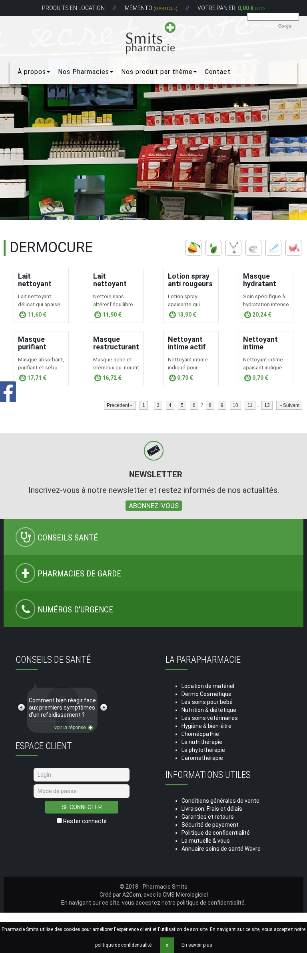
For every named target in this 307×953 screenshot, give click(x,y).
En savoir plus (196, 945)
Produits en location (73, 8)
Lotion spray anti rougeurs (190, 280)
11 (250, 405)
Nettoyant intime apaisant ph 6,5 (262, 351)
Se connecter (82, 807)
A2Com (131, 894)
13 (267, 405)
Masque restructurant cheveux (116, 347)
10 (235, 405)
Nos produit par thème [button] (157, 72)
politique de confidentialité (211, 902)
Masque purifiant (32, 343)
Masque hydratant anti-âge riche (266, 284)
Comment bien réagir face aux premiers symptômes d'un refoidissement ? (62, 707)
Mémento (151, 8)
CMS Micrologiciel (185, 894)
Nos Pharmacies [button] (83, 72)
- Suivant (289, 405)
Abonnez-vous (154, 506)
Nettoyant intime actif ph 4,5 (187, 347)
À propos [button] (32, 72)
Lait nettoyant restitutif (110, 284)
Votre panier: (231, 8)
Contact (218, 72)
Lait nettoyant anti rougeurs (40, 284)
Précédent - (120, 405)
